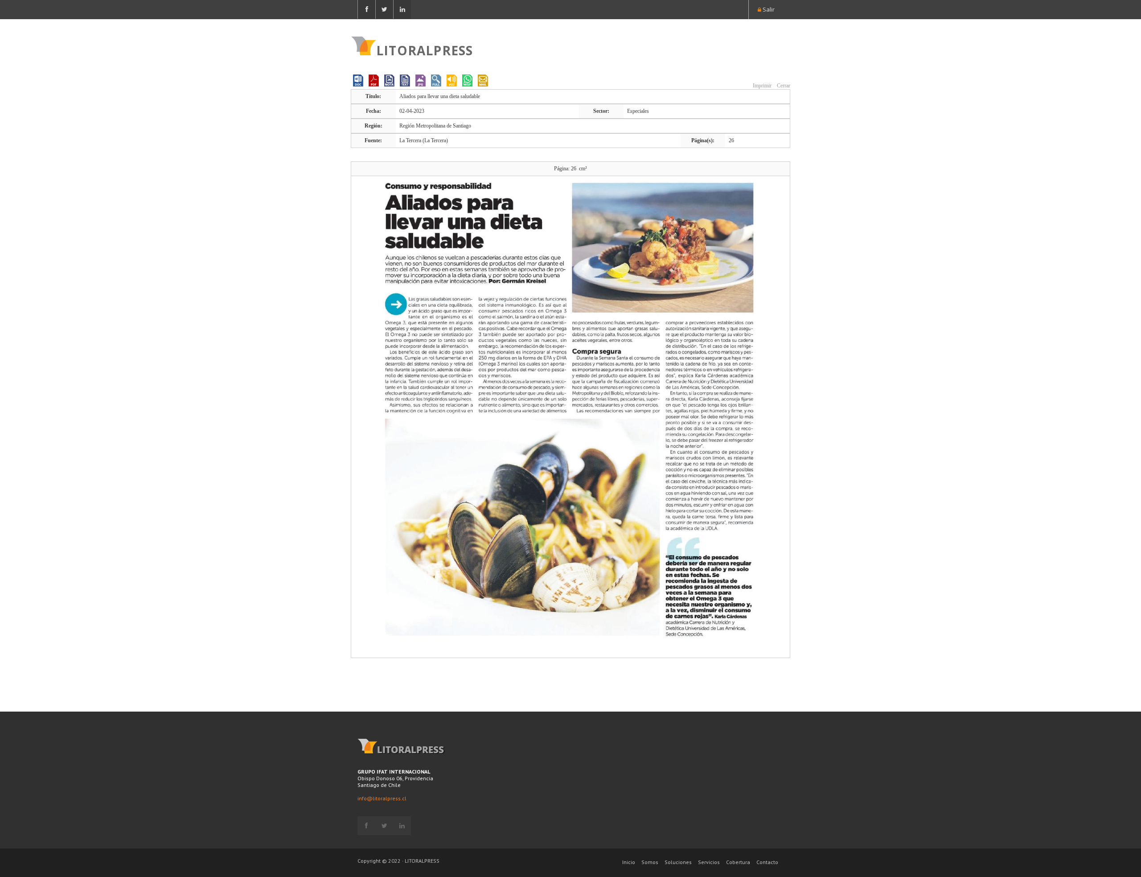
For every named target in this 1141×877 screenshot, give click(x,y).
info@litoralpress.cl (381, 798)
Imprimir (761, 85)
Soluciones (678, 862)
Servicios (709, 862)
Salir (768, 9)
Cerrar (783, 85)
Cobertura (738, 862)
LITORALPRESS (424, 49)
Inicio (628, 862)
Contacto (767, 862)
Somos (649, 862)
